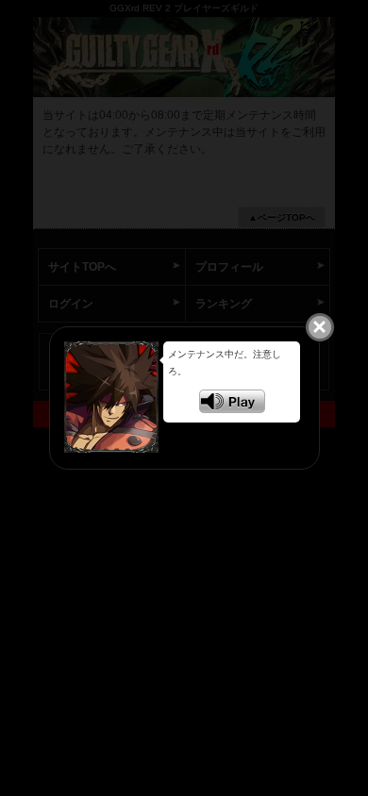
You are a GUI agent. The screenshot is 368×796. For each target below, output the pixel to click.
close (320, 326)
